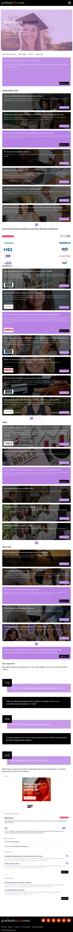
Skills (31, 54)
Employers (22, 54)
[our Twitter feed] (43, 920)
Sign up (63, 656)
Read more (63, 83)
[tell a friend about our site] (64, 920)
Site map (3, 927)
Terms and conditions (37, 927)
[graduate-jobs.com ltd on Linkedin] (59, 920)
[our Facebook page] (48, 920)
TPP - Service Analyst (13, 841)
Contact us (18, 927)
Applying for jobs (9, 54)
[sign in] (69, 920)
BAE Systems (9, 818)
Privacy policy (26, 927)
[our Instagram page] (54, 920)
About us (10, 927)
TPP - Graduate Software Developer (17, 846)
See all (64, 872)
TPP (6, 828)
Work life (39, 54)
